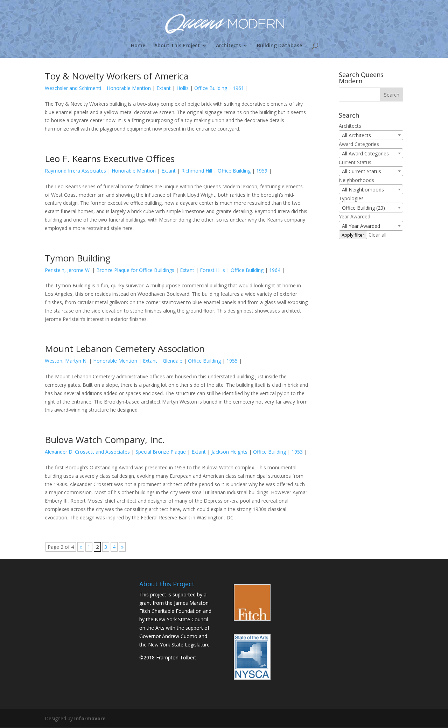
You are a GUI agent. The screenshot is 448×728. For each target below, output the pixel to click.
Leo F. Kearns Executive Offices (110, 158)
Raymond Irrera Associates (75, 170)
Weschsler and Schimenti (73, 88)
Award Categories (359, 144)
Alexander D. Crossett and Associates (87, 451)
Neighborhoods (356, 180)
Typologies (351, 198)
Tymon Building (78, 258)
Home (138, 46)
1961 (238, 88)
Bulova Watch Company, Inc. (105, 439)
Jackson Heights (229, 451)
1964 (274, 270)
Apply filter (353, 235)
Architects (228, 46)
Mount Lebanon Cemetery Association (125, 348)
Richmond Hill (196, 170)
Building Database (279, 46)
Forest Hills (212, 270)
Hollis (182, 88)
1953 (297, 451)
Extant (163, 88)
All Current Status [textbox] (361, 171)
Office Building (210, 88)
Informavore (90, 718)
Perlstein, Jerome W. (68, 270)
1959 (261, 170)
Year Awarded (354, 216)
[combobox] (371, 135)
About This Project (177, 46)
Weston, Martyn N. (66, 360)
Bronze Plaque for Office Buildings (135, 270)
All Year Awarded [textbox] (361, 226)
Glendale (172, 360)
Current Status (355, 162)
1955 (232, 360)
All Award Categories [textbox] (365, 153)
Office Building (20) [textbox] (363, 207)
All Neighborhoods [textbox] (363, 189)
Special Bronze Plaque (160, 451)
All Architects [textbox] (356, 135)
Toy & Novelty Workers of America (116, 76)
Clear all (377, 234)
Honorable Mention (129, 88)
